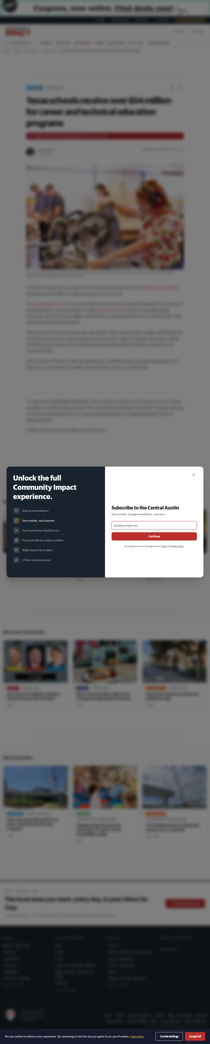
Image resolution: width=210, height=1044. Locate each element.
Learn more (137, 1036)
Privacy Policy (177, 546)
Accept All (195, 1036)
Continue (154, 536)
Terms (164, 546)
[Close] (193, 475)
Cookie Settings (169, 1036)
